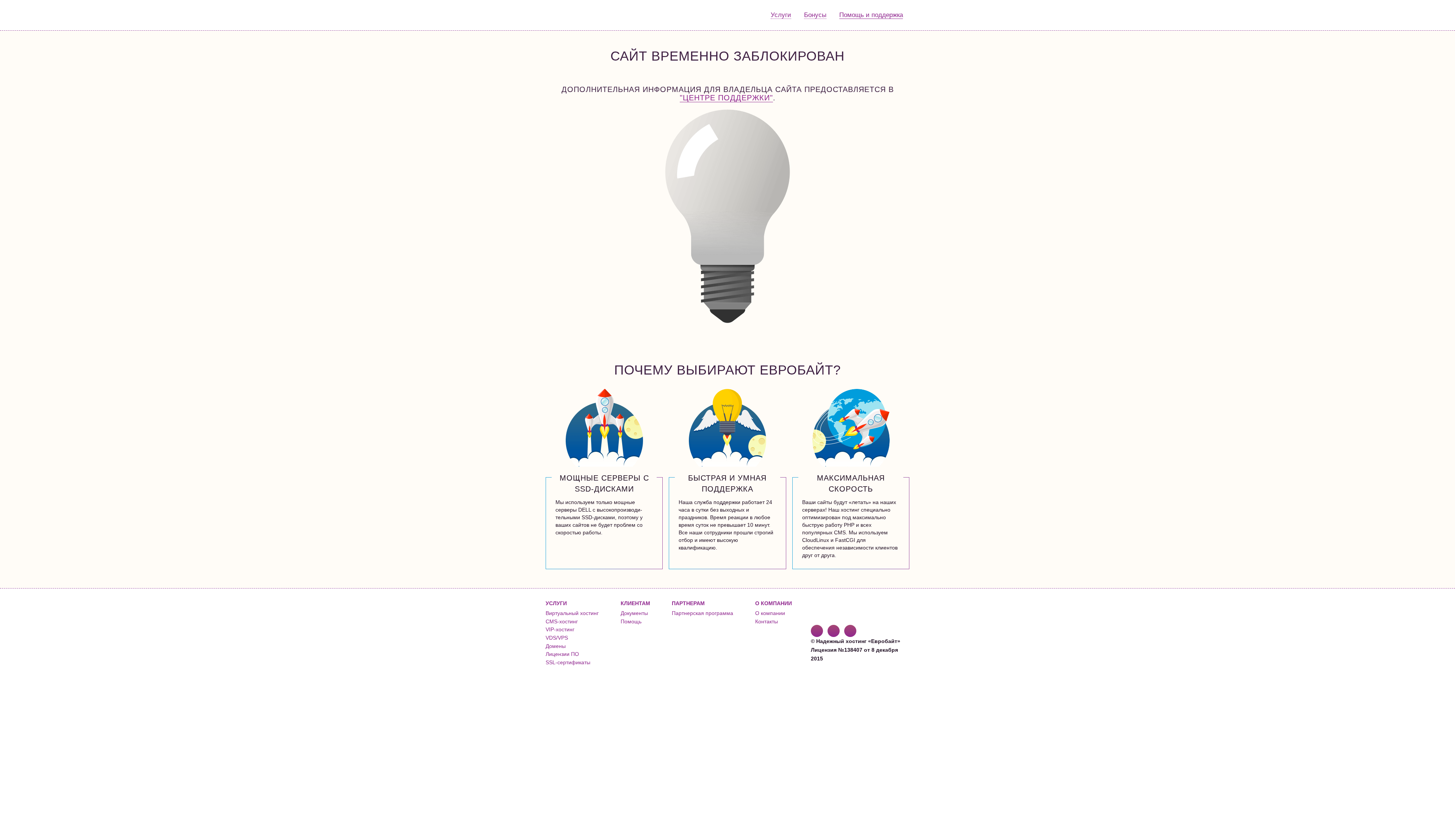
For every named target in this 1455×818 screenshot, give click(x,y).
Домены (556, 646)
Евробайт (576, 15)
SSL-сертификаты (568, 662)
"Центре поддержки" (726, 98)
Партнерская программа (702, 613)
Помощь (631, 621)
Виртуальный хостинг (572, 613)
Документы (634, 613)
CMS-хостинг (562, 621)
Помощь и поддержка (871, 15)
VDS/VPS (557, 638)
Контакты (766, 621)
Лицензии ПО (562, 654)
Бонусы (815, 15)
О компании (770, 613)
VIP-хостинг (560, 629)
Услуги (781, 15)
